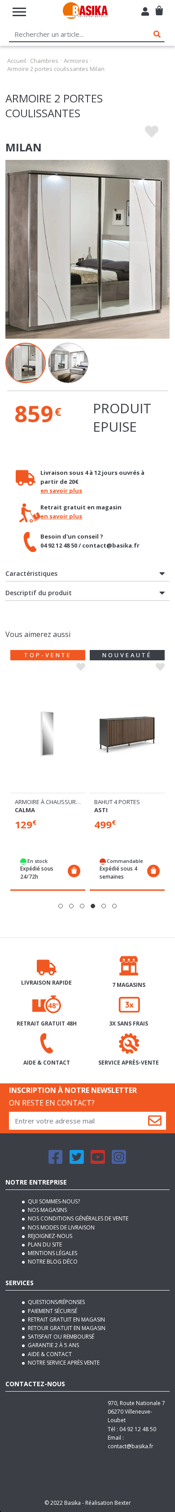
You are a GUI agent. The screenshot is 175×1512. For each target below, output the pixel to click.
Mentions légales (51, 1253)
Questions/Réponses (55, 1302)
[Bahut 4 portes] (127, 733)
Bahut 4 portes (117, 802)
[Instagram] (119, 1161)
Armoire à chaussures (49, 802)
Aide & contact (49, 1354)
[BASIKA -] (85, 12)
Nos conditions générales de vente (77, 1218)
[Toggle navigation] (19, 12)
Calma (25, 810)
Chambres (44, 61)
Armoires (76, 61)
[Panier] (159, 7)
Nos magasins (46, 1210)
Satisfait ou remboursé (60, 1336)
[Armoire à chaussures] (48, 733)
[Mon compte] (145, 13)
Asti (101, 810)
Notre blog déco (52, 1261)
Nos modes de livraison (60, 1227)
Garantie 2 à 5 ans (52, 1345)
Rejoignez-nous (49, 1236)
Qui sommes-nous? (53, 1201)
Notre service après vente (63, 1362)
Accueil (16, 61)
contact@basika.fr (130, 1446)
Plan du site (44, 1244)
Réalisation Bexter (108, 1503)
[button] (60, 906)
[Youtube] (98, 1161)
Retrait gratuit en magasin (65, 1319)
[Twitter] (77, 1161)
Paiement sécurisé (51, 1311)
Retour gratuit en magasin (65, 1328)
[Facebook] (55, 1161)
